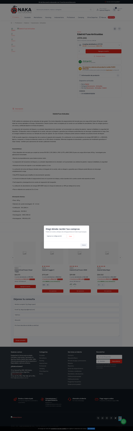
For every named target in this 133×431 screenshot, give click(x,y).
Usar (70, 236)
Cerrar (84, 245)
